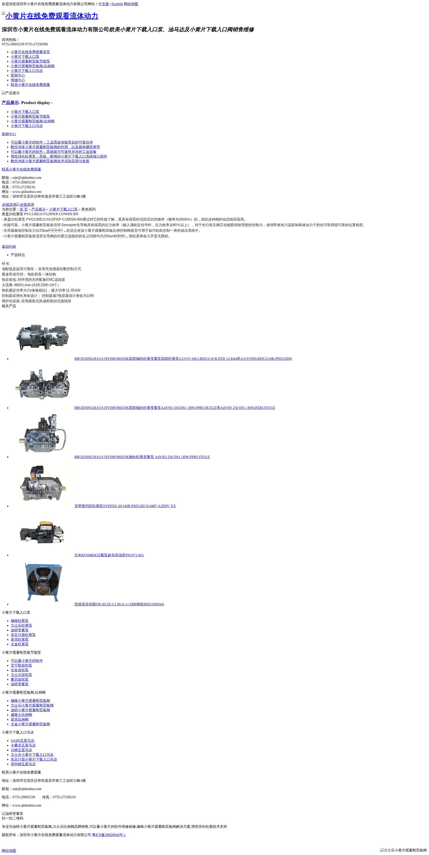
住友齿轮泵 (20, 670)
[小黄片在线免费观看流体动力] (50, 16)
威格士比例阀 (21, 715)
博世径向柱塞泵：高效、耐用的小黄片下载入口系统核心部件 (59, 156)
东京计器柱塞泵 (23, 635)
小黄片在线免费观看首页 (30, 52)
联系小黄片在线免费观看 (30, 85)
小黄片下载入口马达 (27, 71)
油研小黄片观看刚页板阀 (30, 710)
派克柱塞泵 (20, 639)
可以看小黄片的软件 (27, 661)
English (116, 4)
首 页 (24, 209)
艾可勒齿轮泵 (21, 665)
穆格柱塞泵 (20, 621)
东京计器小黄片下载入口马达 (34, 759)
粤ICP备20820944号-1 (109, 835)
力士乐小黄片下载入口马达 (32, 755)
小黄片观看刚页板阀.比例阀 (33, 66)
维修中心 (18, 80)
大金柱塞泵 (20, 644)
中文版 (103, 4)
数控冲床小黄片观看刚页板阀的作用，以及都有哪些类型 (55, 147)
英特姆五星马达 (23, 764)
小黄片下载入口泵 (25, 56)
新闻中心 (18, 75)
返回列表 (9, 246)
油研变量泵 (20, 630)
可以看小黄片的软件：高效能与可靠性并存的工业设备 (54, 152)
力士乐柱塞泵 (21, 625)
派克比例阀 (20, 719)
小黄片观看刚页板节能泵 (30, 61)
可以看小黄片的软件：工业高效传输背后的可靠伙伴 (52, 142)
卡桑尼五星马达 (23, 745)
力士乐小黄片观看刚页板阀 (32, 705)
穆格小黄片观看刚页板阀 (30, 701)
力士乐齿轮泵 (21, 675)
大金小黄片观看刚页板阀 (30, 724)
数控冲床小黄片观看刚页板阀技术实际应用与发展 (50, 161)
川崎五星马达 (21, 750)
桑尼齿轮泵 (20, 679)
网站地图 (131, 4)
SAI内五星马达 (22, 740)
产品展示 (10, 102)
